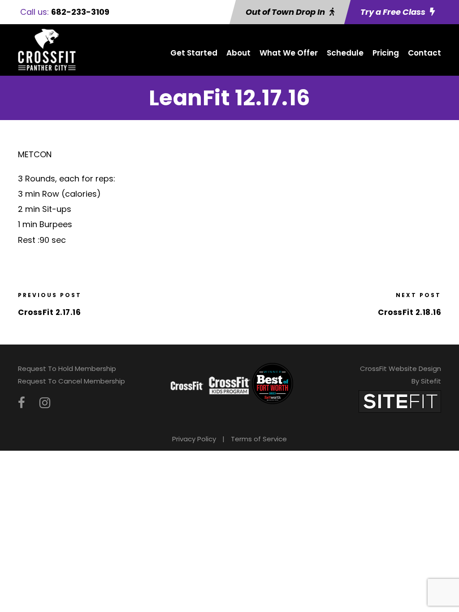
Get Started (193, 52)
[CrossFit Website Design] (400, 400)
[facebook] (21, 403)
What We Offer (289, 52)
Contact (424, 52)
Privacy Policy (194, 439)
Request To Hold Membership (67, 368)
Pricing (385, 52)
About (238, 52)
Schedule (345, 52)
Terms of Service (259, 439)
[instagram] (44, 403)
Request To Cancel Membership (71, 381)
